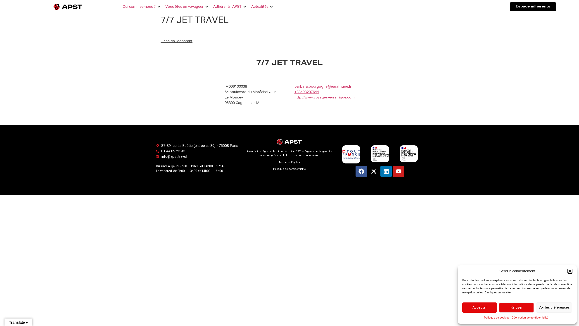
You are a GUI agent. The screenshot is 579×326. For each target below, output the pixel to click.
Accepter (479, 307)
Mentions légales (289, 162)
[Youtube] (398, 171)
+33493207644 (306, 92)
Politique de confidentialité (289, 169)
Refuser (516, 307)
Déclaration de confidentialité (530, 317)
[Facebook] (361, 171)
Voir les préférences (554, 307)
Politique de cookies (496, 317)
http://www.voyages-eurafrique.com (324, 97)
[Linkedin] (386, 171)
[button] (570, 271)
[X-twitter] (373, 171)
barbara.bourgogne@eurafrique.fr (322, 87)
